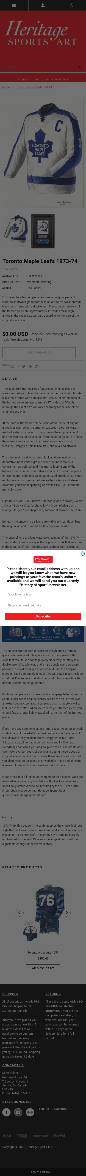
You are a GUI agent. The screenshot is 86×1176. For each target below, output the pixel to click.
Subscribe (43, 616)
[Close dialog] (83, 554)
